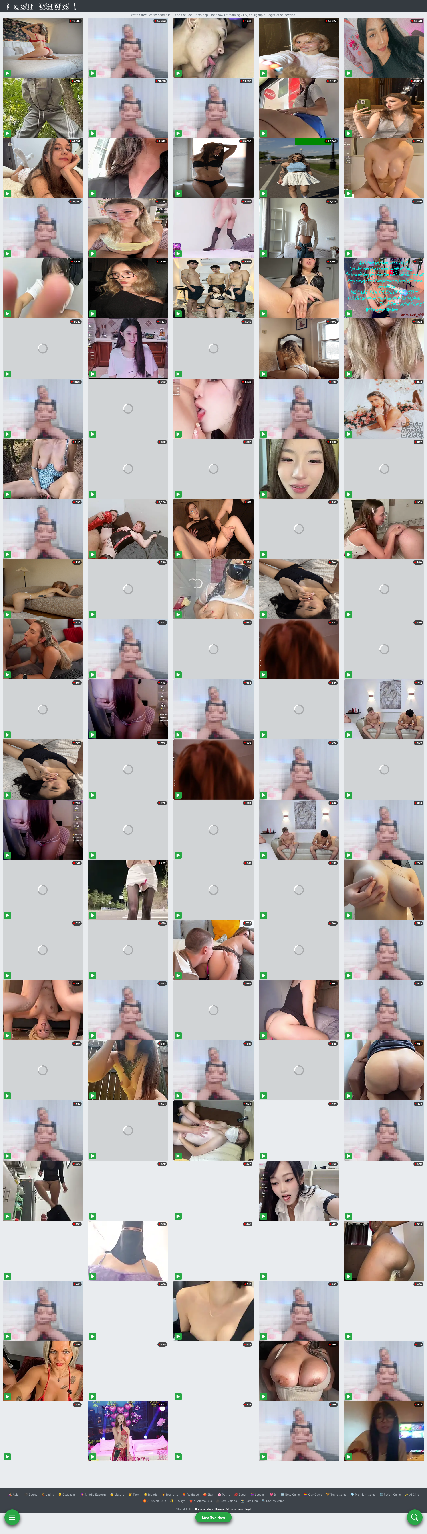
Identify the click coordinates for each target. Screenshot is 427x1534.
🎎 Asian (14, 1494)
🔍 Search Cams (273, 1501)
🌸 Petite (224, 1494)
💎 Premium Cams (362, 1494)
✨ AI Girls (412, 1494)
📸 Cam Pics (249, 1501)
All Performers (234, 1509)
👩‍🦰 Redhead (190, 1494)
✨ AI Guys (177, 1501)
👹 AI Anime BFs (200, 1501)
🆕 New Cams (290, 1494)
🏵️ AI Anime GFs (154, 1501)
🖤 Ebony (30, 1494)
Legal (248, 1509)
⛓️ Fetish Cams (390, 1494)
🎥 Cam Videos (226, 1501)
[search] (415, 1517)
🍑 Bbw (208, 1494)
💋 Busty (240, 1494)
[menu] (12, 1517)
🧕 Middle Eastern (93, 1494)
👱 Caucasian (67, 1494)
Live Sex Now (213, 1517)
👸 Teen (134, 1494)
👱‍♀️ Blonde (151, 1494)
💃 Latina (47, 1494)
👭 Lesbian (258, 1494)
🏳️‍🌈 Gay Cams (313, 1494)
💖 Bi (273, 1494)
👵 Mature (117, 1494)
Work (210, 1509)
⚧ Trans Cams (336, 1494)
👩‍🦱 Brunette (170, 1494)
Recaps (219, 1509)
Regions (200, 1509)
